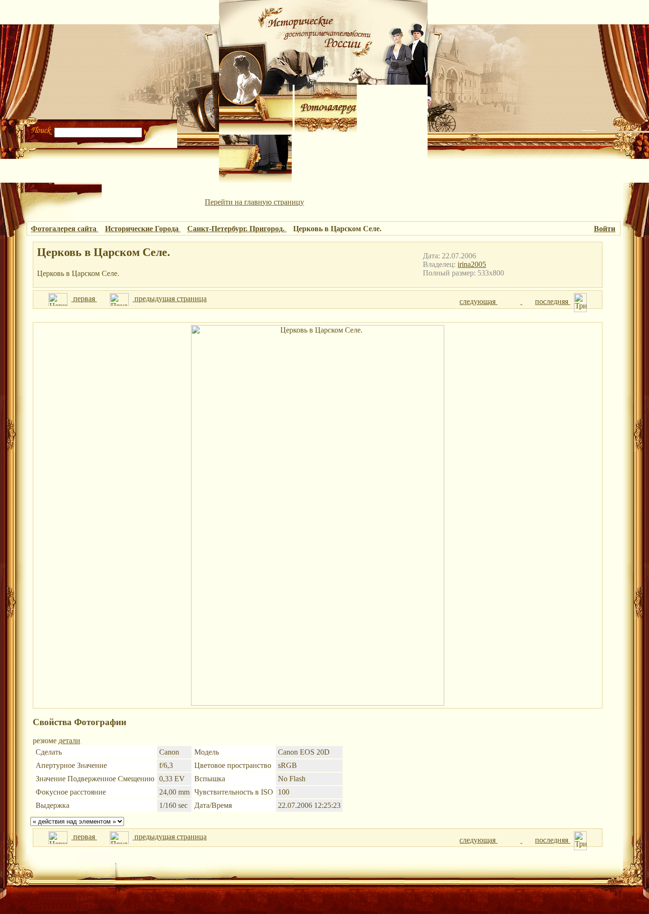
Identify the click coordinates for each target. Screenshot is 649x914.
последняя (552, 301)
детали (69, 741)
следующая (478, 301)
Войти (604, 229)
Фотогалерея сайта (64, 229)
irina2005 (472, 264)
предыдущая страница (170, 299)
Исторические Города (143, 229)
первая (84, 299)
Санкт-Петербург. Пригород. (236, 229)
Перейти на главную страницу (254, 202)
